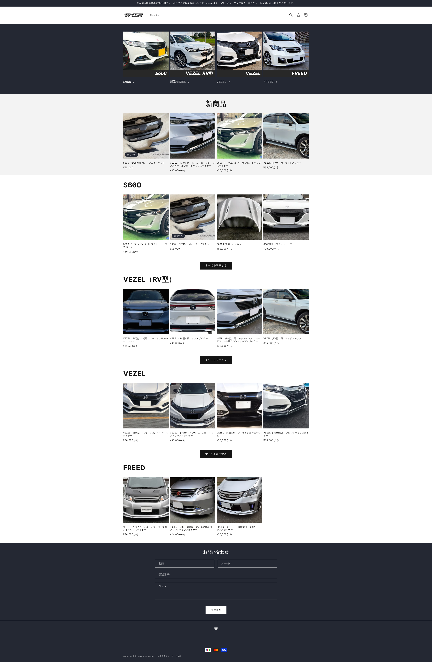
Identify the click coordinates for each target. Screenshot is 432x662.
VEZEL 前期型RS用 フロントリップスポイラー (286, 434)
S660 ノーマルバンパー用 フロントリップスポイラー (239, 164)
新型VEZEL (178, 81)
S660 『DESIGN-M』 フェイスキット (144, 162)
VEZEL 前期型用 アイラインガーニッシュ (239, 434)
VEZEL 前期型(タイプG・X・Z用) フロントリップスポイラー (192, 434)
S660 (127, 81)
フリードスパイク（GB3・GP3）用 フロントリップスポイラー (145, 528)
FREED (268, 81)
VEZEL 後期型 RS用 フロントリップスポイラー (145, 434)
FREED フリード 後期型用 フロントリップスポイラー (239, 528)
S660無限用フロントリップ (277, 244)
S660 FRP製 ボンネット (230, 244)
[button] (291, 15)
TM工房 (133, 656)
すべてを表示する (216, 265)
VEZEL (221, 81)
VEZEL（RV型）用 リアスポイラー (189, 338)
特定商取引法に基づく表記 (169, 656)
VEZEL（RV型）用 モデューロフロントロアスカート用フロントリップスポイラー (192, 164)
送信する (216, 610)
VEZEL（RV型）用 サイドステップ (282, 162)
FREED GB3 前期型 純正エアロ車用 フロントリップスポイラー (192, 528)
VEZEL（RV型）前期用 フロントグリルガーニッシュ (145, 340)
